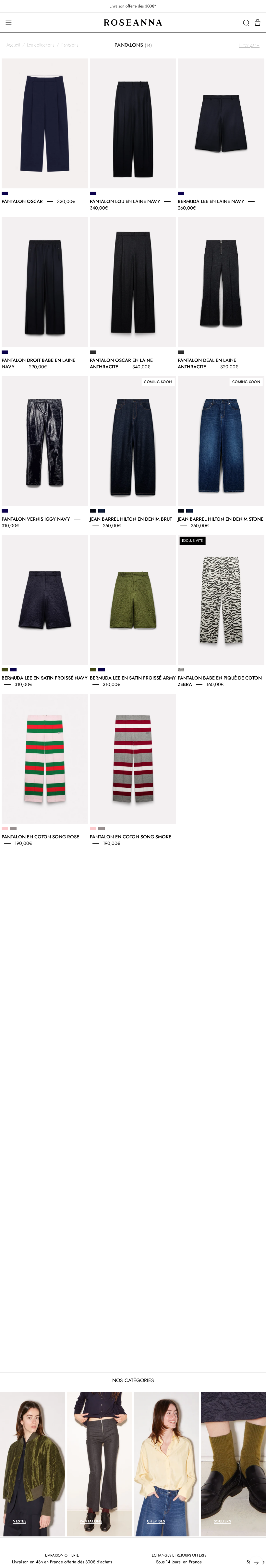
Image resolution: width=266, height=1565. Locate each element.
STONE (101, 511)
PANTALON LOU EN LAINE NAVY (125, 201)
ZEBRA (181, 669)
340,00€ (99, 208)
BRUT (93, 511)
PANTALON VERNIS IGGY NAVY (36, 519)
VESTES (19, 1521)
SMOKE (13, 828)
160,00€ (215, 684)
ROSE (5, 828)
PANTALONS (91, 1521)
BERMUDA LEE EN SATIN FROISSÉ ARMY (133, 678)
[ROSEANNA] (133, 22)
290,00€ (38, 366)
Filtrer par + (249, 45)
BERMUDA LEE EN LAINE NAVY (211, 201)
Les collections (40, 45)
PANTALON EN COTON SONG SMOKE (130, 836)
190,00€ (23, 843)
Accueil (13, 45)
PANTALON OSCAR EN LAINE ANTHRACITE (121, 363)
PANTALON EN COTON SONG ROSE (40, 836)
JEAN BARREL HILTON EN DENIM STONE (220, 519)
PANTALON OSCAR (22, 201)
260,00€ (187, 208)
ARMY (5, 669)
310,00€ (10, 525)
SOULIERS (222, 1521)
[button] (246, 22)
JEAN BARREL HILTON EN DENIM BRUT (131, 519)
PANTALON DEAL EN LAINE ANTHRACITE (207, 363)
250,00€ (112, 525)
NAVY (5, 193)
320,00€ (66, 201)
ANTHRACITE (93, 352)
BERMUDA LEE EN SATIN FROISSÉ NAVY (45, 678)
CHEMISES (156, 1521)
